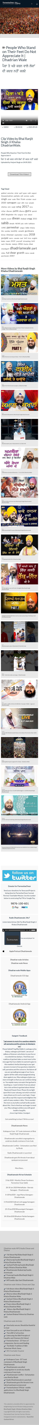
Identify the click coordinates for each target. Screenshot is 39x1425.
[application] (19, 930)
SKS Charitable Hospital (15, 1351)
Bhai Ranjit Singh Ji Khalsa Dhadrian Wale (18, 1409)
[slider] (34, 930)
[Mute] (30, 930)
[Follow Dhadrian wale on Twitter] (20, 1400)
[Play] (3, 930)
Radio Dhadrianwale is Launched (19, 1153)
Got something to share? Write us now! (19, 1119)
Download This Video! (19, 174)
